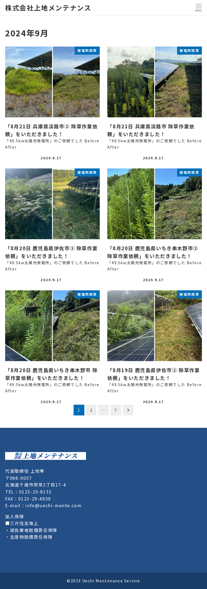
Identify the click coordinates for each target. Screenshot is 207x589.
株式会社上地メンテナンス (48, 7)
